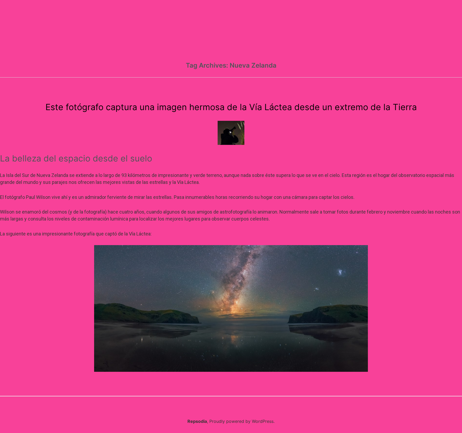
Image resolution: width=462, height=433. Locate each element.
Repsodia (197, 421)
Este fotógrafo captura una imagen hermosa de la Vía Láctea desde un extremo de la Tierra (231, 107)
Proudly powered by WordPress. (242, 421)
